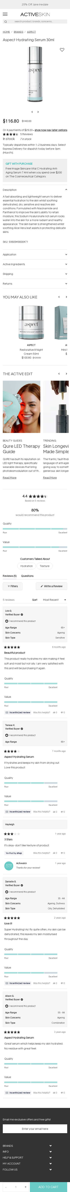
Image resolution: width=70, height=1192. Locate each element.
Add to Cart (48, 1187)
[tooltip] (17, 712)
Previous (33, 112)
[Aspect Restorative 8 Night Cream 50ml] (31, 307)
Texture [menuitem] (44, 566)
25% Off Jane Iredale (35, 4)
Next (37, 112)
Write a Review (55, 587)
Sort (35, 600)
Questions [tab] (27, 576)
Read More (9, 477)
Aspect (31, 345)
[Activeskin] (35, 14)
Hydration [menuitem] (27, 566)
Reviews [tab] (10, 576)
